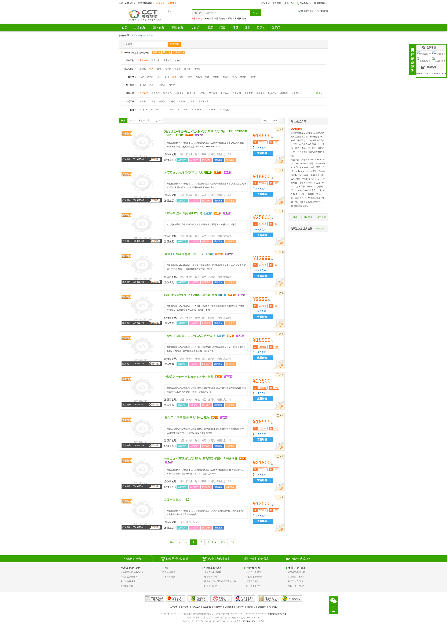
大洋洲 (168, 68)
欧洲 (216, 18)
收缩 (412, 60)
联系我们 (185, 607)
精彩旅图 (321, 217)
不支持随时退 (168, 572)
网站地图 (273, 607)
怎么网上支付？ (253, 586)
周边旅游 (167, 60)
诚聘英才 (229, 607)
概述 (295, 217)
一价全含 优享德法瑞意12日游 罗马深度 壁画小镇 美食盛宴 (200, 458)
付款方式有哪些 (253, 572)
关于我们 (174, 607)
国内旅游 (155, 60)
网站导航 (321, 3)
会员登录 (160, 3)
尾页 (223, 542)
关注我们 (288, 3)
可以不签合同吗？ (296, 586)
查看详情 (262, 153)
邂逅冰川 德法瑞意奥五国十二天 (184, 254)
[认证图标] (154, 598)
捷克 (234, 77)
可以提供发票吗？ (254, 577)
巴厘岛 (229, 18)
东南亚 (143, 68)
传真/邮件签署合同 (296, 572)
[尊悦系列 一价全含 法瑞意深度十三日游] (142, 391)
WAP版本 (304, 3)
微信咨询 (262, 607)
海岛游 (187, 68)
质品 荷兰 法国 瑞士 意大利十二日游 (186, 417)
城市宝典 (308, 217)
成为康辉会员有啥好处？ (132, 572)
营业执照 (207, 607)
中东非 (177, 68)
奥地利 (198, 77)
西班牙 (226, 77)
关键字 (129, 44)
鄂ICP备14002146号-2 (253, 621)
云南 (207, 18)
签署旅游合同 (210, 577)
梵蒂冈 (243, 77)
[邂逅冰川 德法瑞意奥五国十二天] (142, 268)
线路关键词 (211, 13)
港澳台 (197, 68)
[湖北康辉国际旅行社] (145, 15)
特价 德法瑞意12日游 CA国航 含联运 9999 (190, 294)
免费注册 (172, 3)
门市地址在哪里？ (296, 577)
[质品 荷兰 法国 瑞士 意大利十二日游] (142, 431)
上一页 (265, 120)
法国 (159, 77)
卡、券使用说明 (127, 581)
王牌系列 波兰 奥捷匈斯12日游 (183, 213)
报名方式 (196, 607)
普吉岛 (222, 18)
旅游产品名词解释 (212, 572)
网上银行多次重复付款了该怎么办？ (221, 581)
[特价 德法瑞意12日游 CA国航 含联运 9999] (142, 309)
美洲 (159, 68)
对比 (281, 129)
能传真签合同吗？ (296, 581)
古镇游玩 (177, 52)
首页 (133, 35)
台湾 (244, 18)
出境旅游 (144, 60)
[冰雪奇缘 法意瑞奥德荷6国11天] (142, 186)
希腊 (207, 77)
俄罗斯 (253, 77)
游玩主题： (170, 159)
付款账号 (251, 607)
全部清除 (320, 228)
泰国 (234, 18)
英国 (167, 77)
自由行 (178, 60)
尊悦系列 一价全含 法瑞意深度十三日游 (188, 376)
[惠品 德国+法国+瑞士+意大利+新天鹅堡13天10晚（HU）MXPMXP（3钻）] (142, 145)
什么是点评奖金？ (128, 577)
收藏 (279, 160)
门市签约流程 (210, 586)
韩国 (239, 18)
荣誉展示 (218, 607)
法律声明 (240, 607)
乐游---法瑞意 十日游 (177, 499)
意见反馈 (277, 3)
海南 (211, 18)
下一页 (274, 120)
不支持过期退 (168, 577)
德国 (182, 77)
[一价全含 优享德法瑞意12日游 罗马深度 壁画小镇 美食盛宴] (142, 472)
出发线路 (148, 35)
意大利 (150, 77)
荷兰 (190, 77)
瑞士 (165, 52)
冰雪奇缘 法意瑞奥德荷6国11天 (183, 172)
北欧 (142, 77)
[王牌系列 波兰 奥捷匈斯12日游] (142, 227)
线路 (140, 35)
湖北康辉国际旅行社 (276, 613)
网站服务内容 (126, 586)
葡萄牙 (216, 77)
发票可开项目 (252, 581)
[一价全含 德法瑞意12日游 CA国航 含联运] (142, 350)
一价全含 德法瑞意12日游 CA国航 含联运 (189, 335)
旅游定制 (265, 3)
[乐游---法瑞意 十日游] (142, 513)
